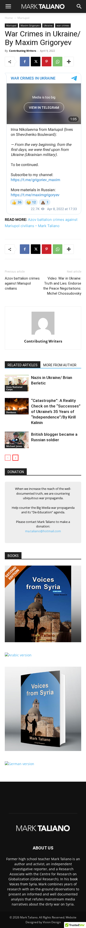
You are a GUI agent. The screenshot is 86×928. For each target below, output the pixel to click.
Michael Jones (14, 446)
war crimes (63, 25)
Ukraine (48, 25)
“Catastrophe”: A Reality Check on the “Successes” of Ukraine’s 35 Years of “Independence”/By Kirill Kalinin (56, 411)
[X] (35, 61)
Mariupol (23, 18)
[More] (69, 61)
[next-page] (15, 458)
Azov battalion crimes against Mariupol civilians (22, 283)
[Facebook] (24, 61)
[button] (8, 6)
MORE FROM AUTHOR (59, 365)
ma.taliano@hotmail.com (43, 531)
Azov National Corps (14, 388)
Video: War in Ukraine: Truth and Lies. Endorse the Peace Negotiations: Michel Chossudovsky (62, 286)
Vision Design (52, 922)
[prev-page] (8, 458)
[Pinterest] (46, 61)
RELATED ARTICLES (23, 365)
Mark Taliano (29, 917)
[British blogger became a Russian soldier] (17, 440)
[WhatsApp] (57, 61)
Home (9, 18)
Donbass (11, 412)
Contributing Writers (22, 50)
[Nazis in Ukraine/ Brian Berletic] (17, 383)
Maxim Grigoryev (30, 25)
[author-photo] (43, 334)
